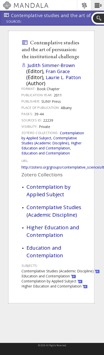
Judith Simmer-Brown (51, 65)
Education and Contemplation (45, 153)
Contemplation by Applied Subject (48, 190)
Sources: (14, 22)
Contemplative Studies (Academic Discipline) (49, 140)
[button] (97, 5)
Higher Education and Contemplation (51, 145)
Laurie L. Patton (63, 77)
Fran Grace (58, 71)
